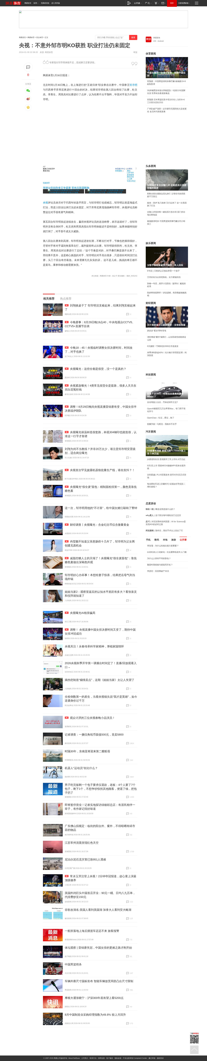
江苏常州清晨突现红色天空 (82, 842)
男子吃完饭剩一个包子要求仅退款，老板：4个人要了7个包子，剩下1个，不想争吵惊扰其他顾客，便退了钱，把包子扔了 (101, 788)
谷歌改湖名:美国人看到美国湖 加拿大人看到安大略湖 (98, 909)
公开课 (183, 540)
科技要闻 (151, 374)
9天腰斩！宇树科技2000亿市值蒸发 (162, 346)
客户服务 (109, 1058)
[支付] (156, 3)
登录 (172, 3)
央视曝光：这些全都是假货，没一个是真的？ (98, 368)
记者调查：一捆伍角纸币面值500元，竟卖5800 (94, 734)
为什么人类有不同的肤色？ (159, 558)
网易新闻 (156, 38)
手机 (148, 540)
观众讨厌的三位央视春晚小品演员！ (92, 717)
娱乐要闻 (151, 243)
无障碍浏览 (45, 3)
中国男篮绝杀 (73, 964)
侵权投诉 (160, 1058)
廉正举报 (152, 1058)
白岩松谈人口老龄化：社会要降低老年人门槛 (167, 552)
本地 (165, 540)
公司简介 (84, 1058)
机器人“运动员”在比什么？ (81, 768)
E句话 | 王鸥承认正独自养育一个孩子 (163, 271)
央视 (45, 202)
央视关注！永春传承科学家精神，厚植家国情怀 (94, 646)
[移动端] (129, 3)
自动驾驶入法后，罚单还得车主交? (162, 402)
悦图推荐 (46, 183)
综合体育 (39, 37)
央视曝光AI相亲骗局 (82, 612)
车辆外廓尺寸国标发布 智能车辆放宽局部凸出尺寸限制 (99, 981)
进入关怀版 (55, 3)
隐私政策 (118, 1058)
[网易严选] (148, 3)
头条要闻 (151, 166)
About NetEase (74, 1058)
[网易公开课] (138, 3)
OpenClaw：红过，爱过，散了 (160, 418)
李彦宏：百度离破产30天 (158, 571)
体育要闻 (151, 53)
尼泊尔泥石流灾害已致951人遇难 (85, 859)
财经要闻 (151, 303)
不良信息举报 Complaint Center (135, 1058)
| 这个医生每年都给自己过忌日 (163, 515)
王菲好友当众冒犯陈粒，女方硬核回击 (164, 277)
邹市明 (133, 85)
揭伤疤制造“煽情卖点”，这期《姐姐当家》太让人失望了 (99, 679)
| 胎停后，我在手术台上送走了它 (164, 530)
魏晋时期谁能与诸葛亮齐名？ (160, 565)
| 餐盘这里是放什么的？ (160, 509)
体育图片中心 (120, 168)
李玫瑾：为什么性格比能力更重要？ (163, 546)
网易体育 (31, 37)
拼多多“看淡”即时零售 (156, 331)
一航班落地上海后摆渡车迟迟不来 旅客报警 (92, 930)
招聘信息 (101, 1058)
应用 (35, 3)
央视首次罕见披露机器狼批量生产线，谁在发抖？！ (102, 470)
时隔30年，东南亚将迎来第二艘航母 (87, 751)
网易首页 (28, 3)
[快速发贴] (28, 67)
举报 (135, 52)
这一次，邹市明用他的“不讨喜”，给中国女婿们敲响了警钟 (101, 508)
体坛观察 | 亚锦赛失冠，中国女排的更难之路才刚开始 (98, 947)
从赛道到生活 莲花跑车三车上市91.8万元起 (166, 459)
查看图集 (118, 170)
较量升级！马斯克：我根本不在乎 (162, 424)
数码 (156, 540)
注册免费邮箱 (183, 3)
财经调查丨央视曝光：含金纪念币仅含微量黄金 (99, 524)
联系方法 (93, 1058)
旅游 (173, 540)
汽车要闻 (151, 431)
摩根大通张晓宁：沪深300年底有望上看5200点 (94, 997)
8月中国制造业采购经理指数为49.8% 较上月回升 (95, 1014)
